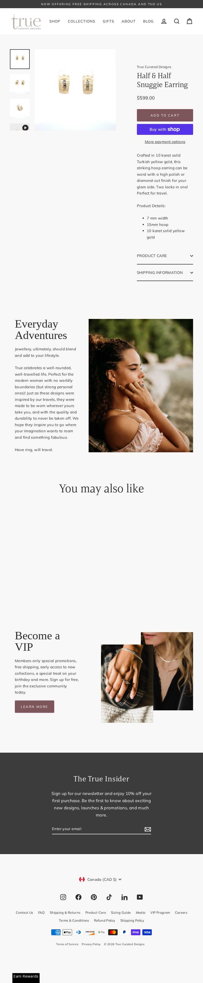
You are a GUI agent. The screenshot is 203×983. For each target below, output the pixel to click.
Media (141, 912)
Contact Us (24, 912)
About (129, 21)
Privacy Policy (91, 944)
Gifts (108, 21)
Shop (54, 21)
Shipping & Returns (65, 912)
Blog (148, 21)
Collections (81, 21)
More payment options (165, 141)
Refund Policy (104, 920)
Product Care (152, 255)
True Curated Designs (154, 67)
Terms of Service (67, 944)
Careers (181, 912)
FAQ (41, 912)
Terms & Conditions (74, 920)
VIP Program (160, 912)
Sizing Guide (121, 912)
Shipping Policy (132, 920)
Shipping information (160, 272)
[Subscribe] (147, 829)
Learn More (34, 707)
